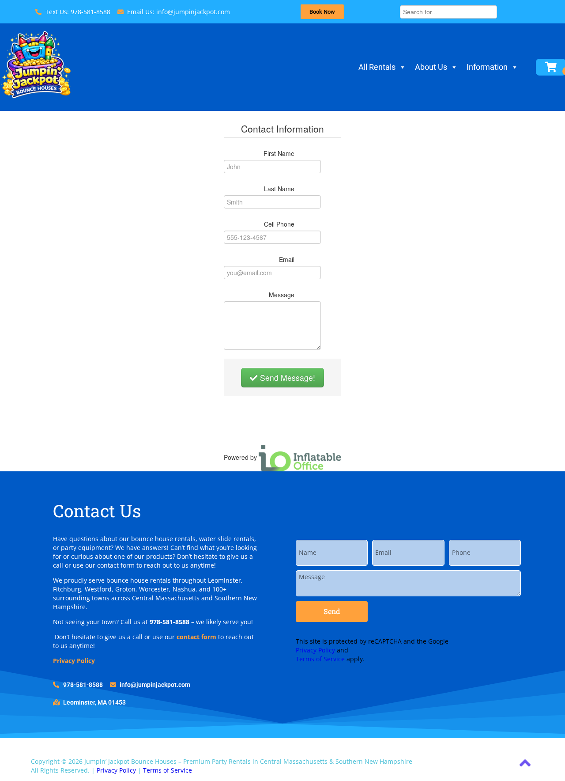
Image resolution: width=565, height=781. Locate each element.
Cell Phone (279, 224)
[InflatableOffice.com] (300, 457)
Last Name (279, 188)
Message (281, 294)
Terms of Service (320, 659)
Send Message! (286, 377)
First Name (279, 153)
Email (286, 259)
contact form (196, 637)
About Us (431, 67)
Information (487, 67)
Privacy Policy (74, 660)
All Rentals (377, 67)
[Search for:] (448, 10)
